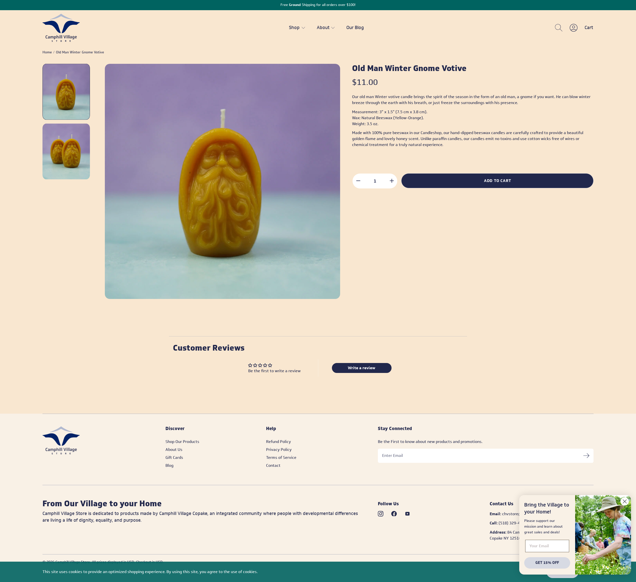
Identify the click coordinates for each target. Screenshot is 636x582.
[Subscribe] (586, 456)
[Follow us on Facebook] (394, 513)
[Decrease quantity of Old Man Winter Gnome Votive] (358, 180)
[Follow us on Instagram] (380, 513)
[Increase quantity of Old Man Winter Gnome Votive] (391, 180)
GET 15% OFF (547, 562)
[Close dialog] (624, 501)
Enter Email (392, 456)
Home (47, 52)
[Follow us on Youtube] (407, 513)
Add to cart (497, 180)
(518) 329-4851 (513, 523)
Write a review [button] (361, 368)
